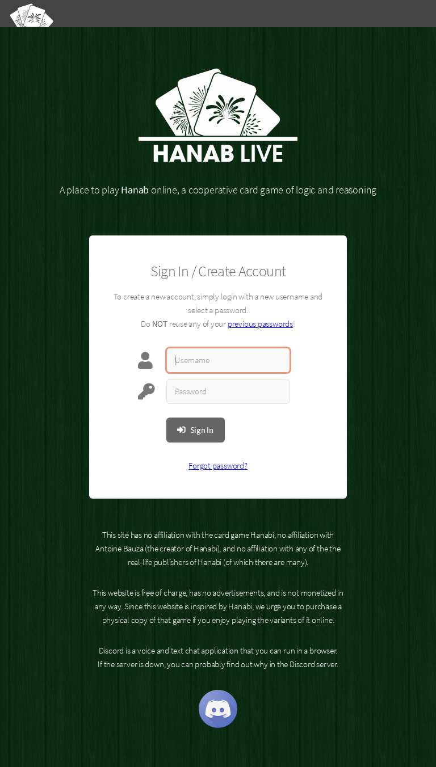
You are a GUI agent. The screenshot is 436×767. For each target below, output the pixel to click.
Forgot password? (217, 466)
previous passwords (260, 324)
